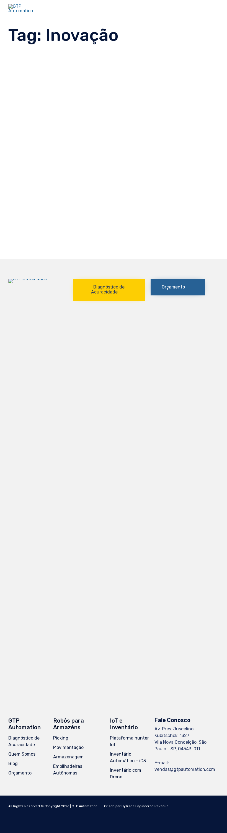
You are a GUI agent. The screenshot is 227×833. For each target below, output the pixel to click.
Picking (60, 738)
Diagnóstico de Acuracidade (24, 741)
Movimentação (68, 747)
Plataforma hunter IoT (129, 741)
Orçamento (20, 773)
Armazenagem (68, 756)
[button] (109, 290)
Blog (13, 763)
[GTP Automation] (23, 10)
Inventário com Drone (125, 773)
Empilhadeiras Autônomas (67, 770)
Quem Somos (21, 754)
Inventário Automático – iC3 (128, 757)
